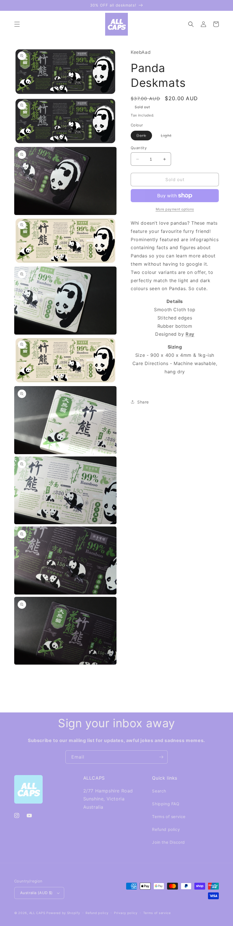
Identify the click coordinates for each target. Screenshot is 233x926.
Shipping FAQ (165, 803)
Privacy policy (126, 913)
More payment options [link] (175, 209)
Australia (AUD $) (36, 892)
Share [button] (143, 402)
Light (169, 136)
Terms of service (169, 816)
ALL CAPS (37, 913)
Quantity (139, 148)
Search (159, 790)
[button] (17, 24)
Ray (190, 334)
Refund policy (166, 829)
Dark (144, 136)
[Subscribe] (161, 757)
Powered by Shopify (63, 913)
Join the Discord (168, 842)
